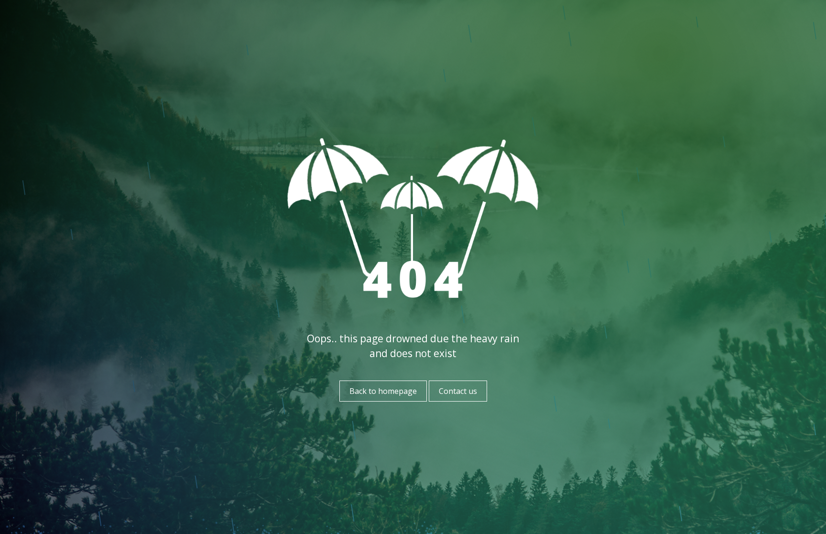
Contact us (458, 391)
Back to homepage (383, 391)
